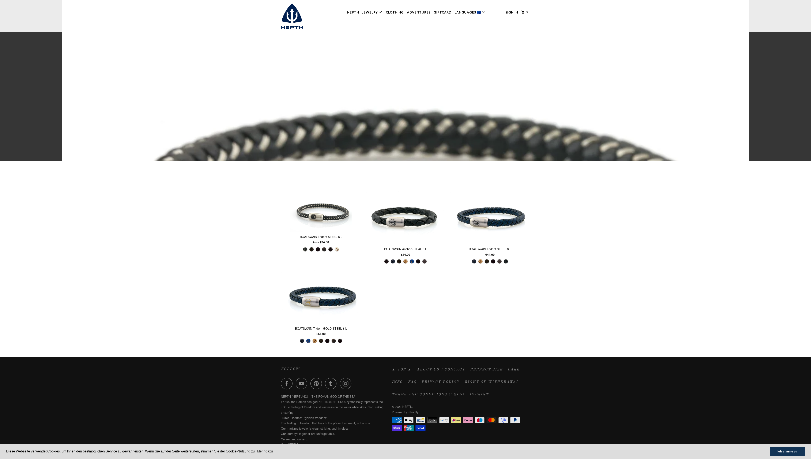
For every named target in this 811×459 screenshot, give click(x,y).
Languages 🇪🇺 (468, 12)
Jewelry (370, 12)
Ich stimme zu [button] (787, 451)
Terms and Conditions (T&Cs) (428, 394)
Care (514, 369)
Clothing (395, 12)
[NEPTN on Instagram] (347, 383)
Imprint (479, 394)
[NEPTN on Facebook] (288, 383)
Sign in (511, 12)
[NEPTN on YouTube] (303, 383)
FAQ (412, 382)
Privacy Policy (441, 382)
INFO (397, 382)
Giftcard (442, 12)
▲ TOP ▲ (402, 369)
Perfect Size (486, 369)
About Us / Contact (441, 369)
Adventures (418, 12)
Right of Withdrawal (492, 382)
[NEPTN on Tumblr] (332, 383)
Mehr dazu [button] (265, 451)
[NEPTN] (302, 16)
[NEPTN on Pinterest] (317, 383)
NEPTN (353, 12)
